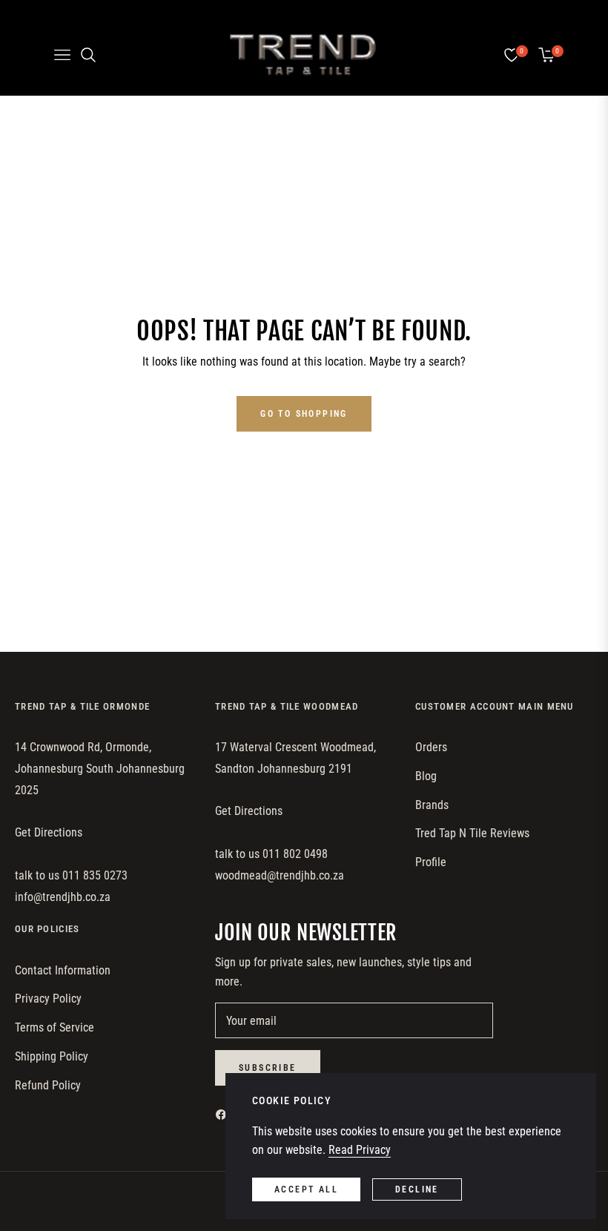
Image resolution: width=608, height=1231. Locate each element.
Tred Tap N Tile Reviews (472, 833)
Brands (432, 805)
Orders (431, 747)
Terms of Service (54, 1027)
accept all (306, 1189)
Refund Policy (48, 1085)
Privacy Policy (48, 998)
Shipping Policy (51, 1056)
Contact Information (62, 970)
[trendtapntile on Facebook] (224, 1114)
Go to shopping (304, 414)
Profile (430, 862)
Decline (417, 1189)
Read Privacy (359, 1150)
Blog (426, 776)
